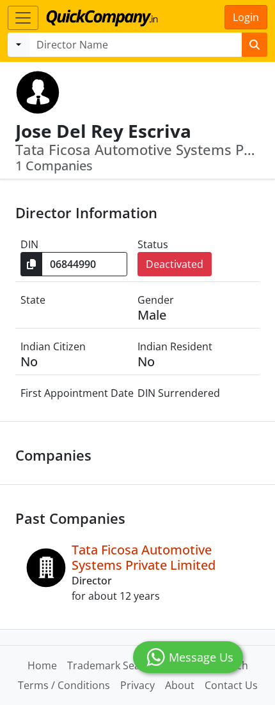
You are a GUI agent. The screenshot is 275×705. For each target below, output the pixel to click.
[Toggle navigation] (23, 18)
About (179, 685)
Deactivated (174, 264)
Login (246, 17)
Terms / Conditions (64, 685)
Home (42, 665)
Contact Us (231, 685)
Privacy (137, 685)
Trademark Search (111, 665)
